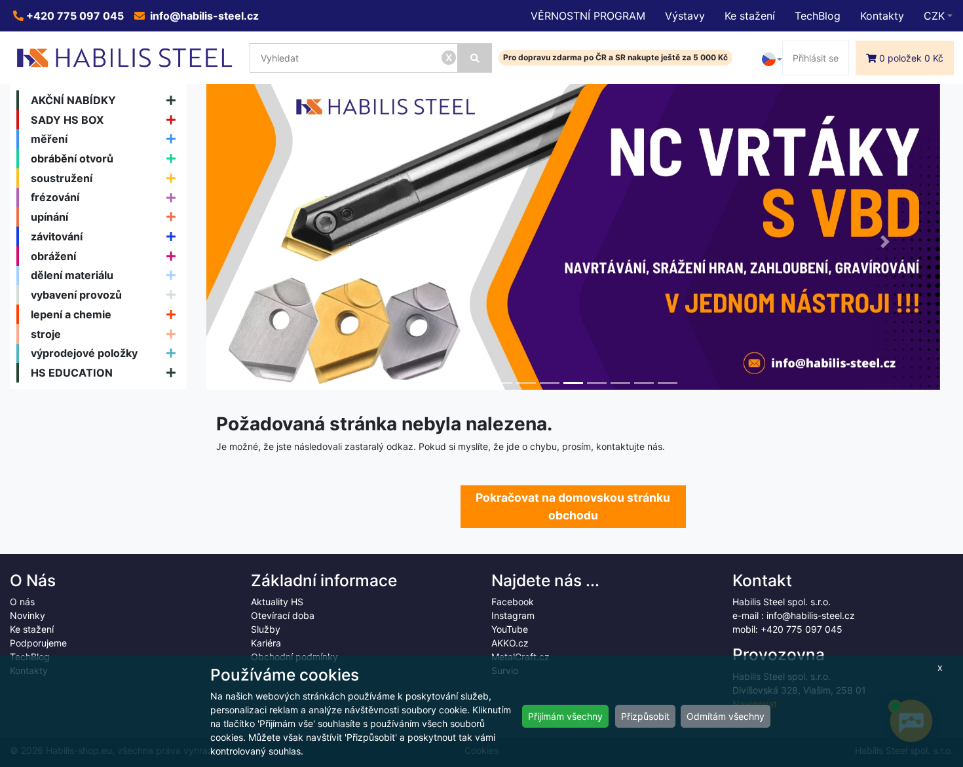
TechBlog (817, 15)
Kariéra (266, 642)
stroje (46, 334)
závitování (57, 236)
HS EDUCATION (72, 372)
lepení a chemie (71, 314)
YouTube (509, 629)
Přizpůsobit (645, 716)
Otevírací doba (282, 615)
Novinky (27, 615)
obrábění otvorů (72, 158)
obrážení (53, 256)
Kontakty (882, 15)
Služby (265, 629)
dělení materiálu (72, 275)
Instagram (513, 615)
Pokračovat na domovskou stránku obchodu (573, 506)
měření (49, 138)
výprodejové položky (84, 353)
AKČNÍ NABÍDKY (73, 100)
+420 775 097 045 (74, 15)
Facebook (512, 601)
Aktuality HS (277, 601)
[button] (261, 242)
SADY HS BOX (67, 119)
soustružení (61, 178)
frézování (55, 197)
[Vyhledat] (475, 58)
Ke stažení (750, 15)
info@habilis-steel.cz (203, 15)
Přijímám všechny (565, 716)
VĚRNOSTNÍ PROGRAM (588, 15)
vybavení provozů (76, 294)
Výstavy (685, 15)
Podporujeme (38, 642)
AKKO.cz (510, 642)
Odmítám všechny (726, 716)
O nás (22, 601)
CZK (934, 15)
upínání (49, 216)
